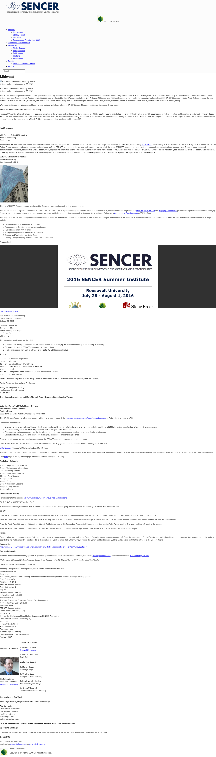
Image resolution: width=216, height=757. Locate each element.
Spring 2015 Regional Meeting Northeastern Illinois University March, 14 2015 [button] (12, 390)
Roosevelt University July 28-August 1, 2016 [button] (13, 159)
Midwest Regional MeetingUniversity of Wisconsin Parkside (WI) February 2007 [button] (15, 634)
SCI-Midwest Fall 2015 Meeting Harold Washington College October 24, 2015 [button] (12, 318)
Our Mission (18, 32)
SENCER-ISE (149, 210)
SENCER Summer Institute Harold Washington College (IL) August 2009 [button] (12, 611)
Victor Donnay (5, 448)
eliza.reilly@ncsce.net (37, 744)
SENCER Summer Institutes (24, 63)
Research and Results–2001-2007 (26, 40)
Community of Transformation (126, 213)
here (6, 456)
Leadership (17, 37)
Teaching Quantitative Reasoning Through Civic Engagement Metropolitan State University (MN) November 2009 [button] (24, 603)
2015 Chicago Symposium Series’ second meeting (86, 418)
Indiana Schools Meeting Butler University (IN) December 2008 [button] (10, 626)
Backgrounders (19, 50)
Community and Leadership (19, 42)
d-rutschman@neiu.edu (139, 555)
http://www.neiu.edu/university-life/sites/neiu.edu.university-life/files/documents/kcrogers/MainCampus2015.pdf (43, 547)
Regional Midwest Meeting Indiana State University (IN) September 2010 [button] (11, 595)
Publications (18, 53)
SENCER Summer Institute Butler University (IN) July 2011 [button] (10, 587)
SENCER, (140, 210)
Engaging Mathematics (168, 210)
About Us (11, 29)
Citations (16, 56)
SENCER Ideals (19, 35)
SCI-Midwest (147, 144)
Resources (12, 45)
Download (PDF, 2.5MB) (9, 311)
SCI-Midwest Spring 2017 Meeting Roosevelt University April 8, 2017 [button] (13, 137)
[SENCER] (32, 12)
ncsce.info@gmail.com (18, 744)
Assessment (18, 58)
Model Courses (19, 48)
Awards (11, 66)
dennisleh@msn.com (28, 650)
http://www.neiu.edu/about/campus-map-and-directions (45, 497)
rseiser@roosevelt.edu (101, 555)
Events (11, 61)
